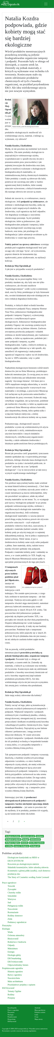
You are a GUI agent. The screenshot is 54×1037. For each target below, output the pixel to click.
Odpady (11, 945)
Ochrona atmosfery (16, 935)
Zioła (10, 919)
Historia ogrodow (15, 971)
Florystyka (6, 925)
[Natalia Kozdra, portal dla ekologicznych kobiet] (30, 112)
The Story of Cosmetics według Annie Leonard (28, 877)
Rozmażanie (13, 912)
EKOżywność (8, 988)
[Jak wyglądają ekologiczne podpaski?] (35, 575)
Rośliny (11, 994)
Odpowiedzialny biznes (18, 965)
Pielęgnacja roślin (15, 906)
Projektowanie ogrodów (12, 968)
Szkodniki (12, 896)
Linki (36, 1014)
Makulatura (13, 948)
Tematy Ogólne (14, 991)
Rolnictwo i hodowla (17, 942)
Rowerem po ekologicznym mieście (23, 864)
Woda (10, 932)
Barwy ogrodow (15, 975)
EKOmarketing (14, 958)
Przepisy (11, 998)
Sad (9, 902)
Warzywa (12, 899)
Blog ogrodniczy (40, 1010)
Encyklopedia (12, 1008)
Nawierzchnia (14, 978)
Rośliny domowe (15, 915)
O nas (36, 1017)
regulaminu (32, 1031)
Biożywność (13, 938)
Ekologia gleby (14, 955)
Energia (11, 952)
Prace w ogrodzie (13, 1010)
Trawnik (11, 886)
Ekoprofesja (11, 1019)
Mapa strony (39, 1019)
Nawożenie (13, 909)
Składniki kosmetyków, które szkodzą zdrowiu (28, 867)
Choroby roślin (14, 892)
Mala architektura (15, 981)
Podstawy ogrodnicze (17, 922)
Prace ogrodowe (9, 883)
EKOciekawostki (15, 962)
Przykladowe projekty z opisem (21, 985)
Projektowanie (12, 1017)
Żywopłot (12, 889)
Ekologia (6, 929)
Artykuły (37, 1008)
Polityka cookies (40, 1012)
